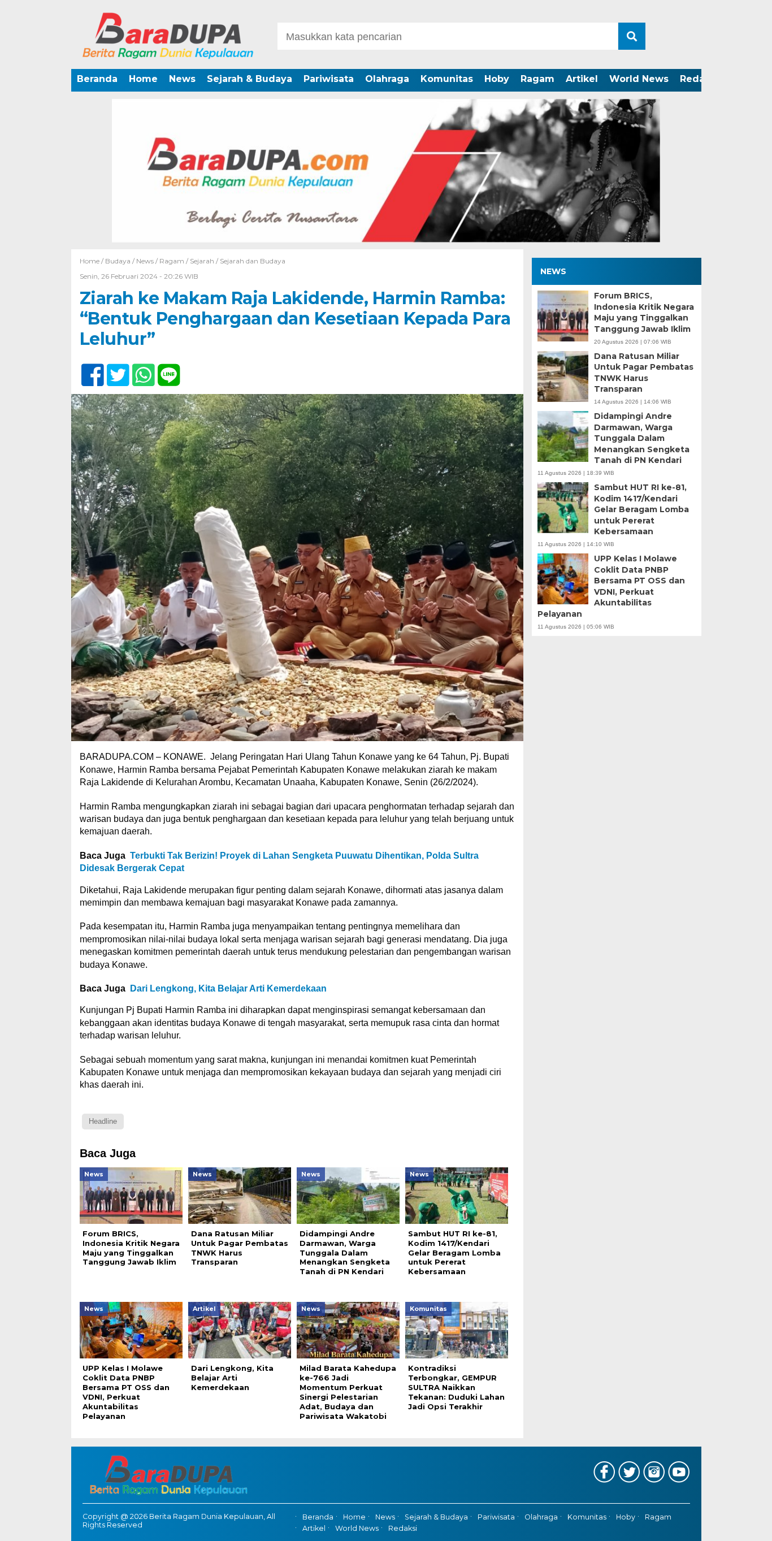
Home (143, 78)
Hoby (496, 78)
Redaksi (699, 78)
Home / (92, 261)
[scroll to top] (736, 1524)
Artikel (582, 78)
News (182, 78)
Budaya (118, 261)
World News (639, 78)
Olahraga (387, 78)
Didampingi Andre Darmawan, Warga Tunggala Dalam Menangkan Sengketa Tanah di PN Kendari (641, 438)
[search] (631, 36)
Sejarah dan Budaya (252, 261)
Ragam (537, 78)
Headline (103, 1121)
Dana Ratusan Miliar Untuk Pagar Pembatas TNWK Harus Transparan (643, 372)
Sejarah (202, 261)
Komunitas (446, 78)
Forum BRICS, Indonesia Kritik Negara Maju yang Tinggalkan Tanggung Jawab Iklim (644, 312)
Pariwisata (328, 78)
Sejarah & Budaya (249, 78)
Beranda (97, 78)
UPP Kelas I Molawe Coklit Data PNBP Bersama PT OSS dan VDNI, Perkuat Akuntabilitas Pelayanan (611, 586)
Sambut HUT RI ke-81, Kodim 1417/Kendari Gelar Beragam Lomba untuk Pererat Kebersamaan (641, 509)
